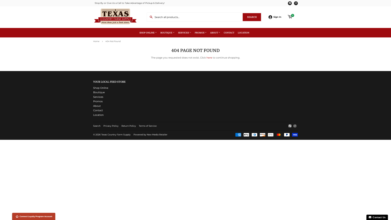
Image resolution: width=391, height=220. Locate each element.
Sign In (277, 17)
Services (183, 32)
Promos (200, 32)
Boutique (166, 32)
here (209, 57)
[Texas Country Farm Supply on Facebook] (290, 126)
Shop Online (147, 32)
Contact (229, 32)
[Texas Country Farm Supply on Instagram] (295, 126)
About (214, 32)
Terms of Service (148, 126)
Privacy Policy (111, 126)
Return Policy (128, 126)
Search (254, 17)
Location (243, 32)
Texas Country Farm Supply (116, 134)
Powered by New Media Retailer (150, 134)
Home (96, 41)
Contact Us (378, 217)
